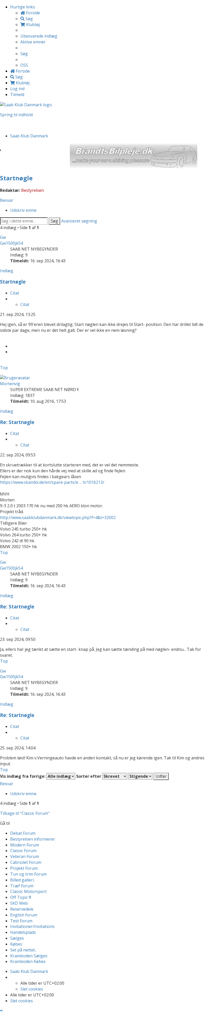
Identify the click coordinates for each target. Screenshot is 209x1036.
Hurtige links (22, 7)
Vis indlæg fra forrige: (23, 776)
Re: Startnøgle (17, 422)
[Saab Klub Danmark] (26, 104)
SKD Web (19, 903)
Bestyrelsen (32, 190)
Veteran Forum (24, 856)
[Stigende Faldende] (140, 776)
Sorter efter (89, 776)
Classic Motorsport (28, 891)
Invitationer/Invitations (32, 926)
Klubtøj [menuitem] (32, 24)
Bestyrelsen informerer (32, 839)
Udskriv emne (23, 210)
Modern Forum (24, 845)
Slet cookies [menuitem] (31, 989)
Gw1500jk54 (11, 243)
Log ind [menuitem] (17, 88)
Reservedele (21, 909)
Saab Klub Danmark (29, 971)
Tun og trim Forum (28, 874)
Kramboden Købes (28, 961)
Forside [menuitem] (32, 13)
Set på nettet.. (23, 950)
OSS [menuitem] (24, 65)
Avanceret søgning (79, 221)
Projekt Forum (24, 868)
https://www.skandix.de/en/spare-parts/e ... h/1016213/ (52, 482)
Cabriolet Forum (25, 862)
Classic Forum (23, 850)
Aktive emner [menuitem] (33, 42)
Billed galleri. (22, 880)
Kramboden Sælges (28, 956)
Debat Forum (22, 833)
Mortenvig (10, 383)
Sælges (17, 938)
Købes (16, 944)
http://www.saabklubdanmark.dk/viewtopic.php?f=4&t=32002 (58, 517)
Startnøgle (16, 178)
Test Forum (21, 921)
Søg (54, 221)
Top (4, 367)
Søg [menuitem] (28, 18)
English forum (23, 915)
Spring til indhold (16, 114)
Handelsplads (23, 932)
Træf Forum (21, 886)
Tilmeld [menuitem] (17, 94)
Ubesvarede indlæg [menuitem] (38, 36)
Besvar (6, 200)
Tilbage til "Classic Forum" (24, 813)
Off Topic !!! (20, 897)
